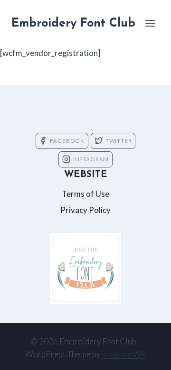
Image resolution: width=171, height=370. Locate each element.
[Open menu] (150, 23)
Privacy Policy (85, 210)
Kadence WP (124, 354)
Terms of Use (85, 194)
